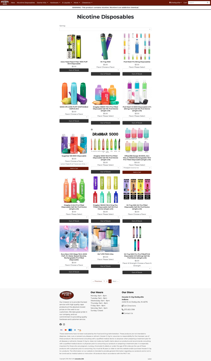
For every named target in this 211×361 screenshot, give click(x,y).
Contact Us (128, 313)
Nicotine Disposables (26, 3)
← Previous (97, 281)
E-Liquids (66, 3)
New (13, 3)
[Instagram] (64, 325)
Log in (149, 359)
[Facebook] (61, 325)
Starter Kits (42, 3)
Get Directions (129, 306)
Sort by (62, 26)
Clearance (86, 3)
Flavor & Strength (130, 263)
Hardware (54, 3)
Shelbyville (175, 3)
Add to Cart (74, 168)
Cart (185, 3)
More (76, 3)
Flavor (99, 67)
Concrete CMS (79, 359)
